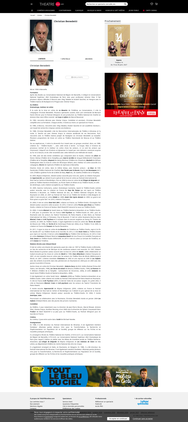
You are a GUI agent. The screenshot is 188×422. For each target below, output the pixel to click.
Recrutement (34, 404)
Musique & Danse (94, 10)
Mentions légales (36, 406)
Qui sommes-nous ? (37, 402)
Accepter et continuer (118, 418)
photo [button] (78, 77)
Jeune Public (134, 10)
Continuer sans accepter (143, 418)
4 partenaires (49, 417)
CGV (64, 406)
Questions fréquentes (71, 404)
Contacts (33, 408)
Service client (67, 402)
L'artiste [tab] (41, 59)
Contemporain (65, 10)
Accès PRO (99, 406)
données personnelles (76, 406)
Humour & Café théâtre (115, 10)
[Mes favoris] (152, 4)
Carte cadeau (151, 10)
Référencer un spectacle (104, 402)
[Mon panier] (156, 4)
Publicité (98, 404)
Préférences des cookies (71, 408)
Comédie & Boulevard (46, 10)
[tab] (65, 59)
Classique (79, 10)
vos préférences (84, 417)
